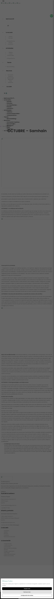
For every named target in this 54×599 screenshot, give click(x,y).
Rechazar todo (27, 592)
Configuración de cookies (27, 595)
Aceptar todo (27, 588)
